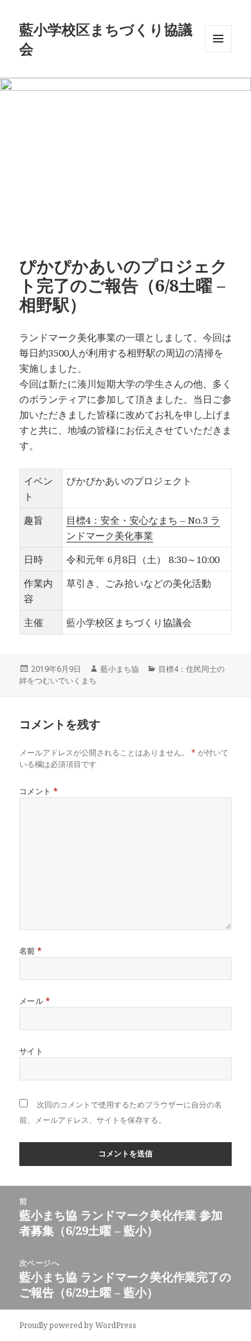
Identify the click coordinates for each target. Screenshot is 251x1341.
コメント (39, 791)
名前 (30, 950)
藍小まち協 (119, 668)
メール (34, 1000)
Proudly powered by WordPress (77, 1325)
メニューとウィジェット (218, 51)
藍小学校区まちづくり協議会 (105, 38)
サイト (31, 1051)
